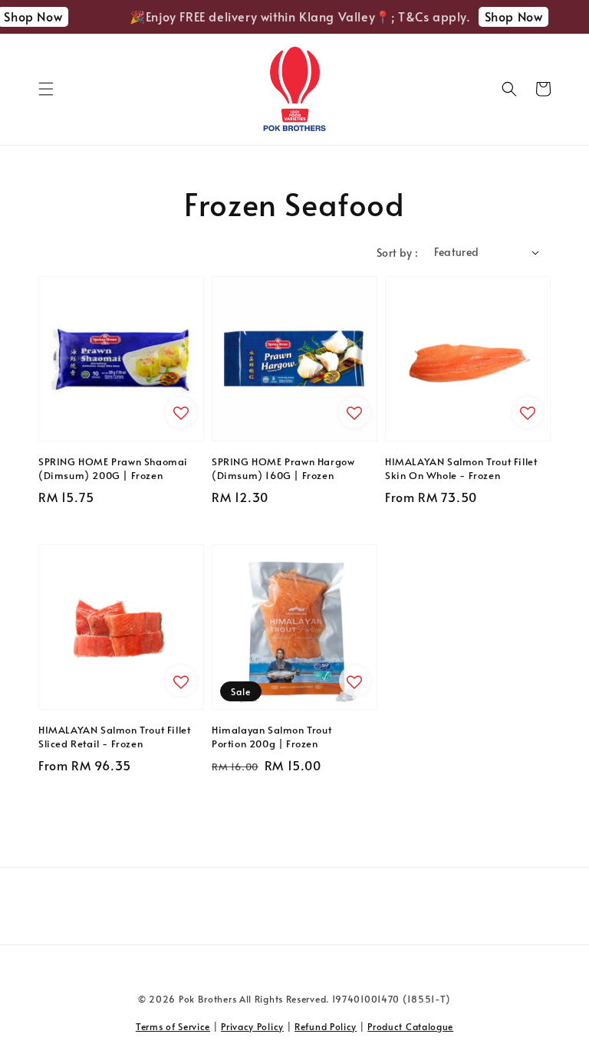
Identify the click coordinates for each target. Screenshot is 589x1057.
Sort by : (398, 252)
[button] (46, 89)
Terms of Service (173, 1026)
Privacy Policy (252, 1026)
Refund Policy (325, 1026)
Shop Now (507, 16)
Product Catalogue (410, 1026)
